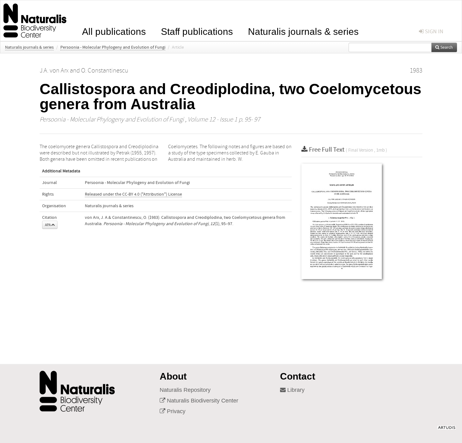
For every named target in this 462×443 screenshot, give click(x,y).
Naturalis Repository (185, 390)
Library (295, 390)
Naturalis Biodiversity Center (201, 400)
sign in (433, 31)
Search (446, 47)
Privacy (175, 411)
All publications (114, 30)
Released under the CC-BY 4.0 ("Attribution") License (133, 194)
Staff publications (197, 30)
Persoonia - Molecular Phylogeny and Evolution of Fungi (112, 47)
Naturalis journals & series (303, 30)
